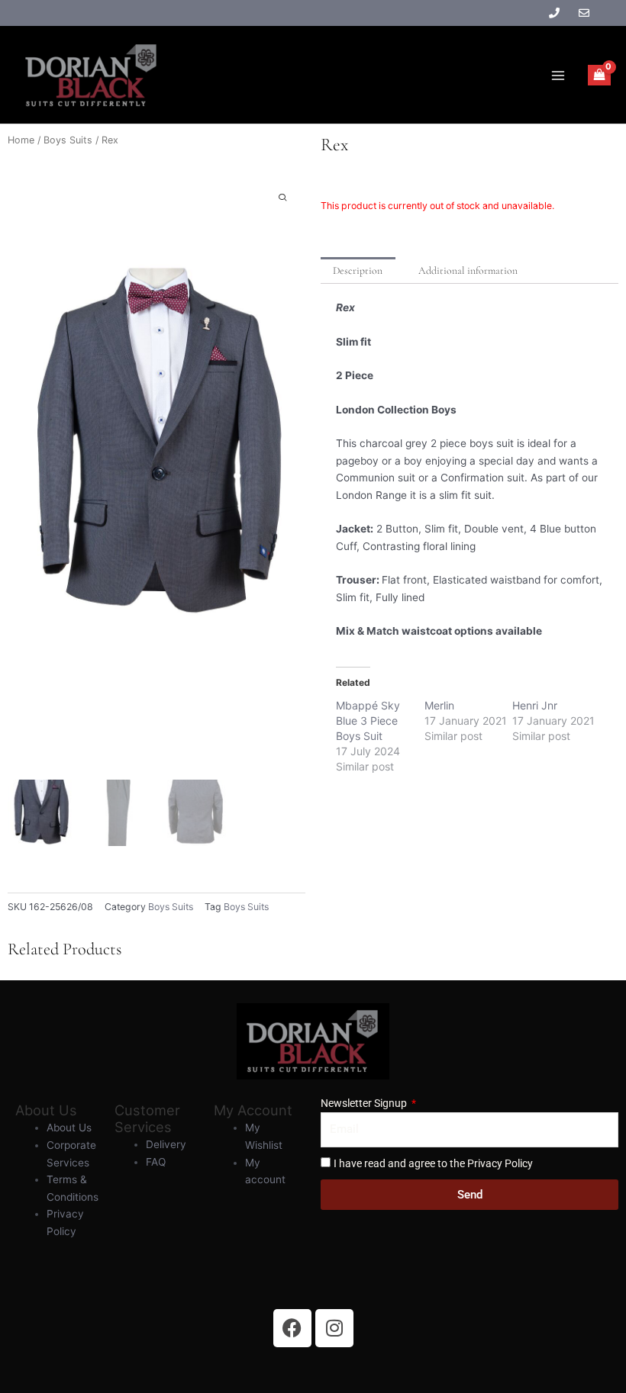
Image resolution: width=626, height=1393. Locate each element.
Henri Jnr (534, 705)
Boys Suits (68, 140)
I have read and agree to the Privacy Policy (433, 1163)
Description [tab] (357, 270)
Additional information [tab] (468, 270)
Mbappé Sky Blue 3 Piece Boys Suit (368, 720)
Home (21, 140)
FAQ (156, 1162)
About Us (69, 1127)
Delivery (166, 1144)
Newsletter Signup (365, 1103)
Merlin (439, 705)
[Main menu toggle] (558, 75)
